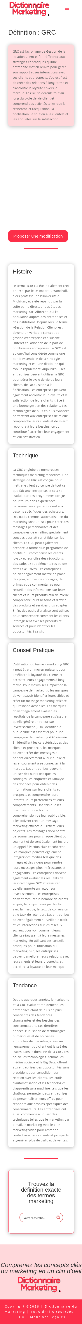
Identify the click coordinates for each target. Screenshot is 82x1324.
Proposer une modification (38, 236)
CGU (21, 1317)
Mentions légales (48, 1317)
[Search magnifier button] (58, 1217)
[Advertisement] (41, 174)
